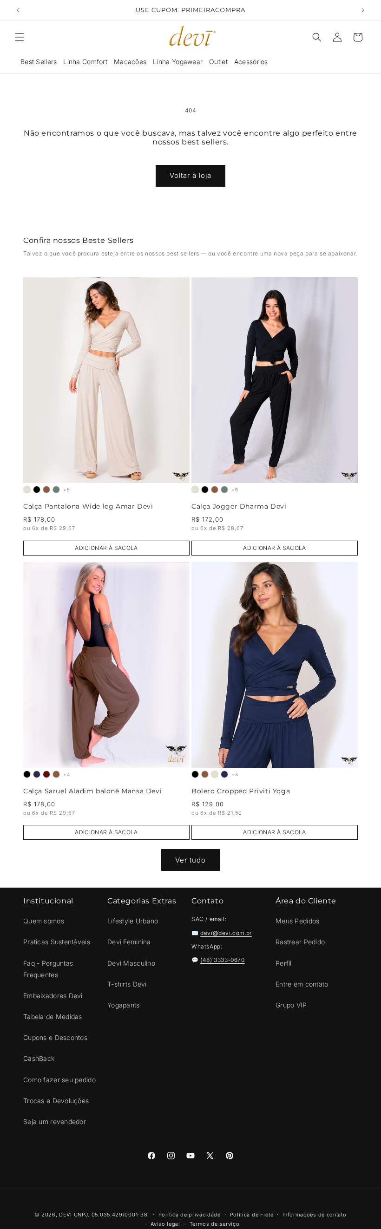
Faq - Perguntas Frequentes (48, 969)
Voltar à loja (190, 175)
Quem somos (43, 921)
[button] (19, 37)
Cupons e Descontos (55, 1037)
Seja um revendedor (54, 1121)
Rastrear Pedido (300, 942)
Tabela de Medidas (52, 1016)
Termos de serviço (215, 1224)
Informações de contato (314, 1214)
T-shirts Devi (127, 984)
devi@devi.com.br (226, 932)
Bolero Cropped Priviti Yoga (240, 791)
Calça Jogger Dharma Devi (238, 506)
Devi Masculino (131, 963)
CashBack (38, 1058)
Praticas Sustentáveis (56, 942)
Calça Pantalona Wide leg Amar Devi (88, 506)
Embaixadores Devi (53, 996)
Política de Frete (252, 1214)
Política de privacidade (189, 1214)
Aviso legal (165, 1224)
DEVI (65, 1214)
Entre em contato (302, 984)
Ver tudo (190, 860)
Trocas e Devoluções (56, 1101)
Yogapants (123, 1005)
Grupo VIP (291, 1005)
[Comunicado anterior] (18, 10)
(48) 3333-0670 (222, 959)
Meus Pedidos (297, 921)
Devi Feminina (129, 942)
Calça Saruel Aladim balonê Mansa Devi (92, 791)
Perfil (284, 963)
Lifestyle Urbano (132, 921)
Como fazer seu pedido (59, 1080)
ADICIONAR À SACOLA (106, 547)
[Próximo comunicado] (363, 10)
